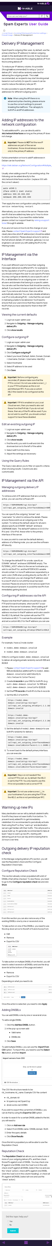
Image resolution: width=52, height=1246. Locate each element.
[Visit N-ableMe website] (43, 4)
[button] (42, 16)
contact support (26, 231)
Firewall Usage (7, 35)
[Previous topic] (3, 1242)
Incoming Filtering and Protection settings (30, 33)
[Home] (4, 30)
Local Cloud (7, 33)
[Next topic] (48, 1242)
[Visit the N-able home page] (25, 9)
